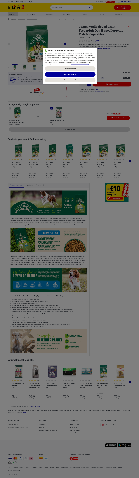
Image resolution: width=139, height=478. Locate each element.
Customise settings (70, 68)
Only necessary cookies (70, 80)
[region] (70, 66)
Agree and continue (70, 74)
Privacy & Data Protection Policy (80, 64)
